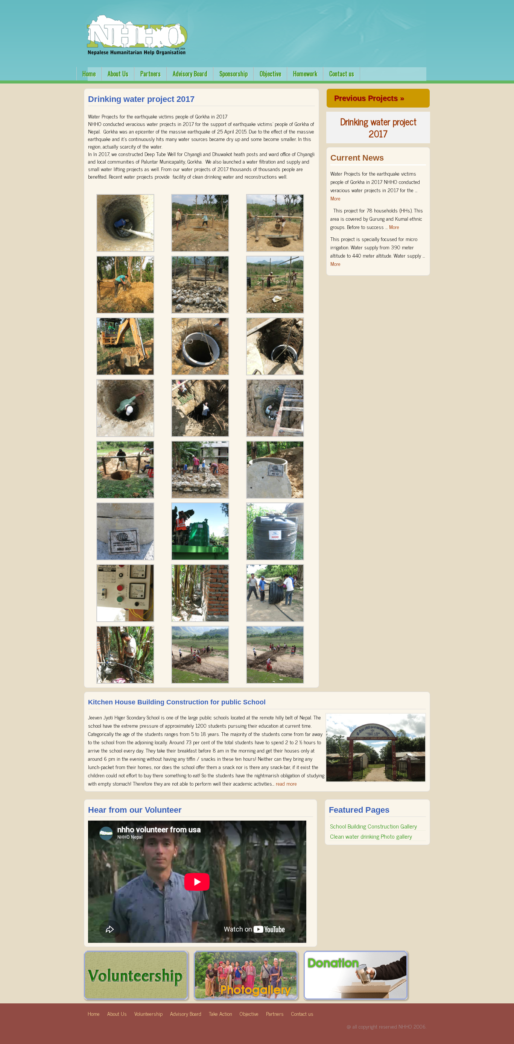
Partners (150, 73)
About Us (118, 73)
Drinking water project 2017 (378, 127)
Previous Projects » (369, 98)
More (335, 198)
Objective (270, 73)
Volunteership (148, 1013)
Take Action (220, 1013)
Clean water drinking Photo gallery (371, 836)
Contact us (341, 73)
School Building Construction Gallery (373, 826)
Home (89, 73)
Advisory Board (190, 73)
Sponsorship (233, 73)
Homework (305, 73)
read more (286, 783)
